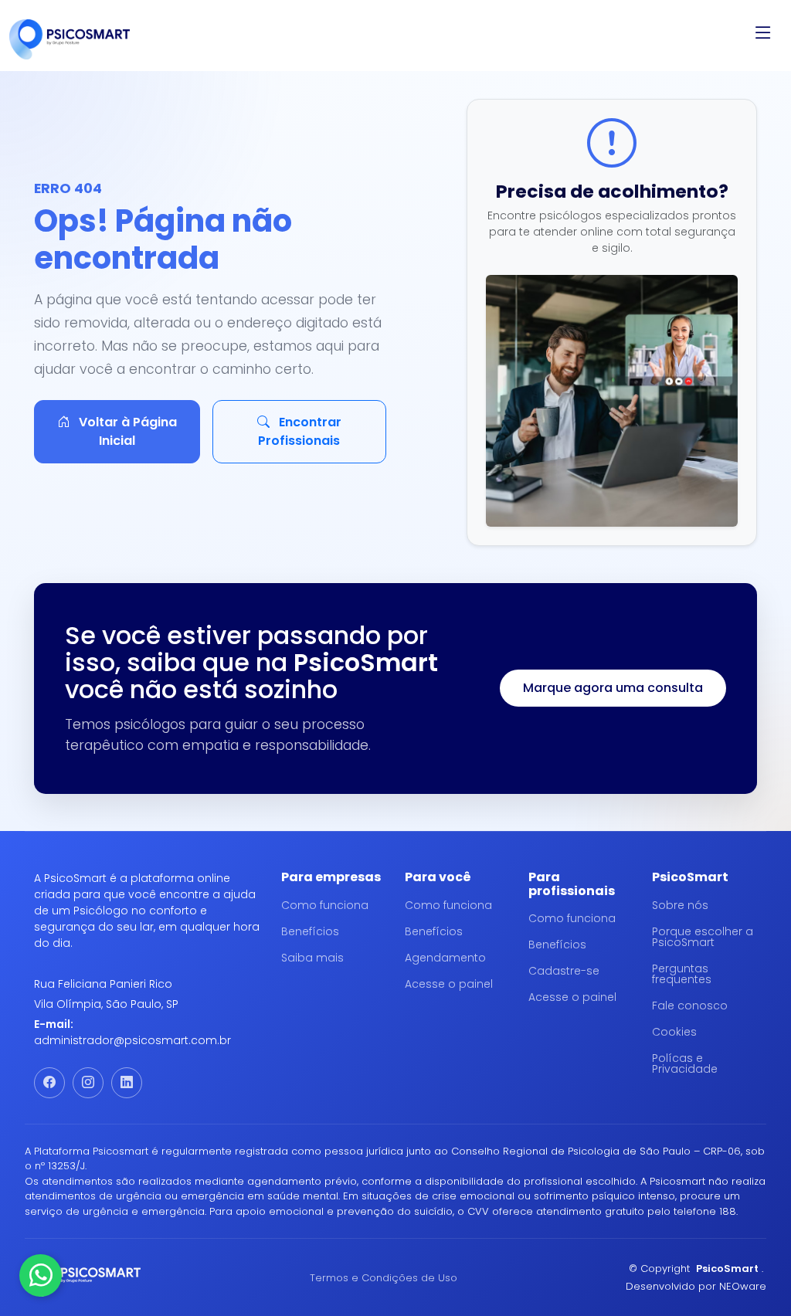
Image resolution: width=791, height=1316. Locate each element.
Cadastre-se (563, 970)
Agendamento (445, 957)
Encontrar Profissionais (299, 431)
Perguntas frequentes (681, 974)
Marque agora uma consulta (613, 688)
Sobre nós (680, 905)
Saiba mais (312, 957)
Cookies (674, 1031)
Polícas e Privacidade (685, 1063)
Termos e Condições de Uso (383, 1277)
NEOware (742, 1286)
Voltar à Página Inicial (126, 431)
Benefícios (310, 931)
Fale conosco (690, 1005)
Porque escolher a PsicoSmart (702, 937)
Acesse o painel (449, 984)
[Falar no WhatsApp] (40, 1275)
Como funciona (324, 905)
